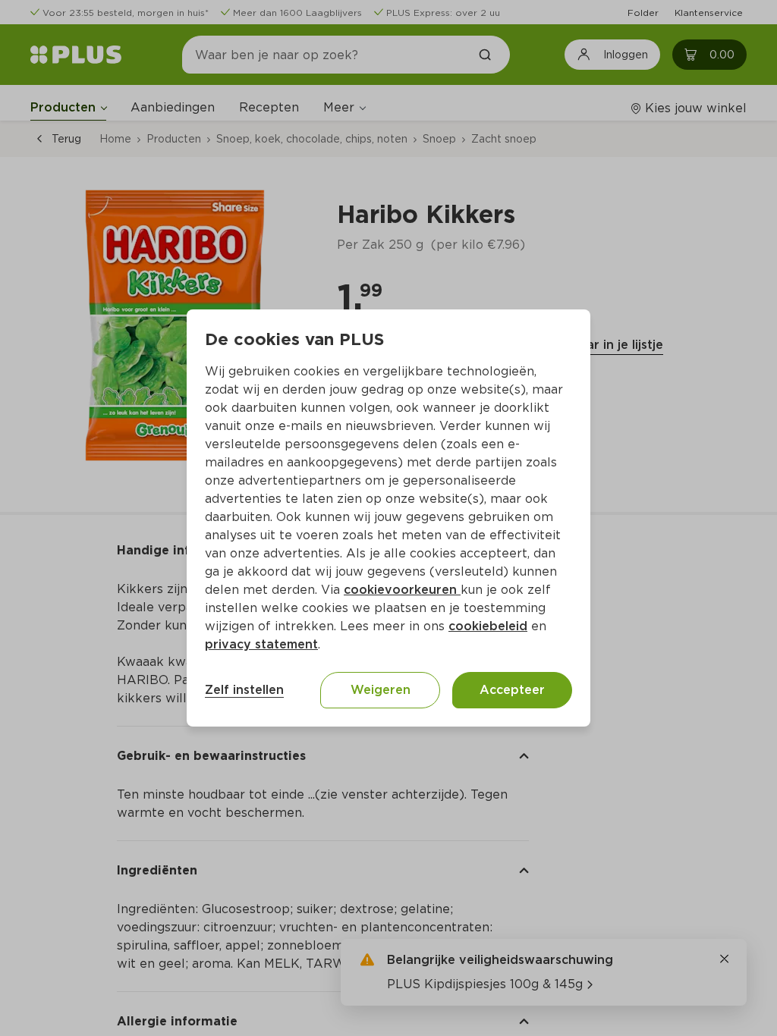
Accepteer (512, 690)
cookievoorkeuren (402, 589)
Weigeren (381, 690)
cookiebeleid (487, 626)
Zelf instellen (244, 690)
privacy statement (261, 644)
